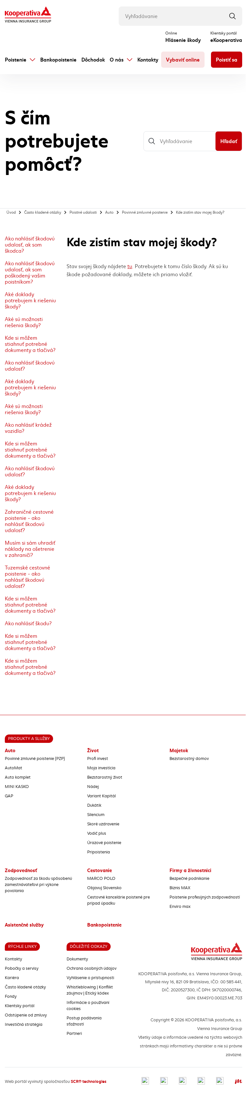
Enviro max (179, 906)
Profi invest (97, 758)
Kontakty (147, 60)
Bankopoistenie (58, 60)
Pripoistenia (98, 852)
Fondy (11, 996)
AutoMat (13, 768)
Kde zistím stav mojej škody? (200, 212)
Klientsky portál (19, 1005)
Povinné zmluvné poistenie (145, 212)
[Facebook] (145, 1081)
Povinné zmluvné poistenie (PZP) (35, 758)
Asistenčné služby (24, 925)
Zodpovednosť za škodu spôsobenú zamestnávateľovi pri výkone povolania (38, 884)
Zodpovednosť (21, 870)
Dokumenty (77, 959)
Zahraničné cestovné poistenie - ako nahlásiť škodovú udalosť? (29, 521)
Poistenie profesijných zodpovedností (204, 897)
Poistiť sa (226, 60)
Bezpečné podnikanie (189, 878)
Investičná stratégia (23, 1024)
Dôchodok (93, 60)
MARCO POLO (101, 878)
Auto (109, 212)
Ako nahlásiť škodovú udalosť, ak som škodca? (30, 245)
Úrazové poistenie (104, 842)
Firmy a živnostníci (190, 870)
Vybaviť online (183, 60)
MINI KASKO (17, 786)
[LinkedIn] (182, 1081)
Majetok (178, 750)
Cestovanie (99, 870)
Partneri (74, 1033)
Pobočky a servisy (22, 968)
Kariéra (12, 977)
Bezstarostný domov (189, 758)
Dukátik (94, 805)
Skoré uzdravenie (103, 824)
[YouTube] (201, 1081)
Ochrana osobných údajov (91, 968)
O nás (117, 60)
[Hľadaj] (232, 16)
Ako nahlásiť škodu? (28, 623)
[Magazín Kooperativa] (238, 1081)
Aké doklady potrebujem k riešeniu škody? (30, 300)
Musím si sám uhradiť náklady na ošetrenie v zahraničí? (30, 549)
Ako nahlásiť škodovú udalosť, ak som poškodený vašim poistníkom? (30, 272)
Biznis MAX (179, 887)
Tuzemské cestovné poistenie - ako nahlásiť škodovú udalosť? (27, 577)
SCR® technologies (88, 1081)
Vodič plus (96, 833)
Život (93, 750)
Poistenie (15, 60)
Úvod (11, 212)
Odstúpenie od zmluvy (26, 1015)
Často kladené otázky (42, 212)
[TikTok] (220, 1081)
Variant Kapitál (101, 796)
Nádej (93, 786)
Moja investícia (101, 768)
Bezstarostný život (104, 777)
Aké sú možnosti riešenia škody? (24, 322)
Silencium (96, 814)
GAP (9, 796)
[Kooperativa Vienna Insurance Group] (28, 15)
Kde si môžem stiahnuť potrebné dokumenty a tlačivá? (30, 344)
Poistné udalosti (83, 212)
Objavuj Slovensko (104, 887)
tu (129, 266)
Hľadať (228, 141)
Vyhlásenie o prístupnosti (90, 977)
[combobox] (180, 16)
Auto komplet (18, 777)
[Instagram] (164, 1081)
